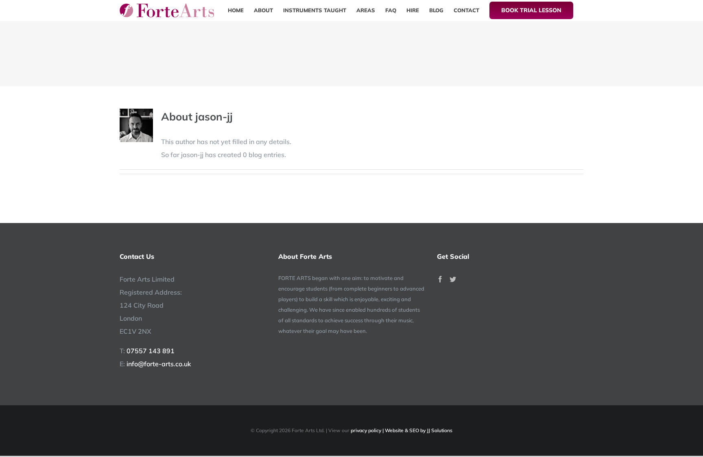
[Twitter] (453, 279)
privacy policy (366, 430)
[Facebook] (440, 279)
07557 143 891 (151, 351)
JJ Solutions (439, 430)
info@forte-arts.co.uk (159, 364)
